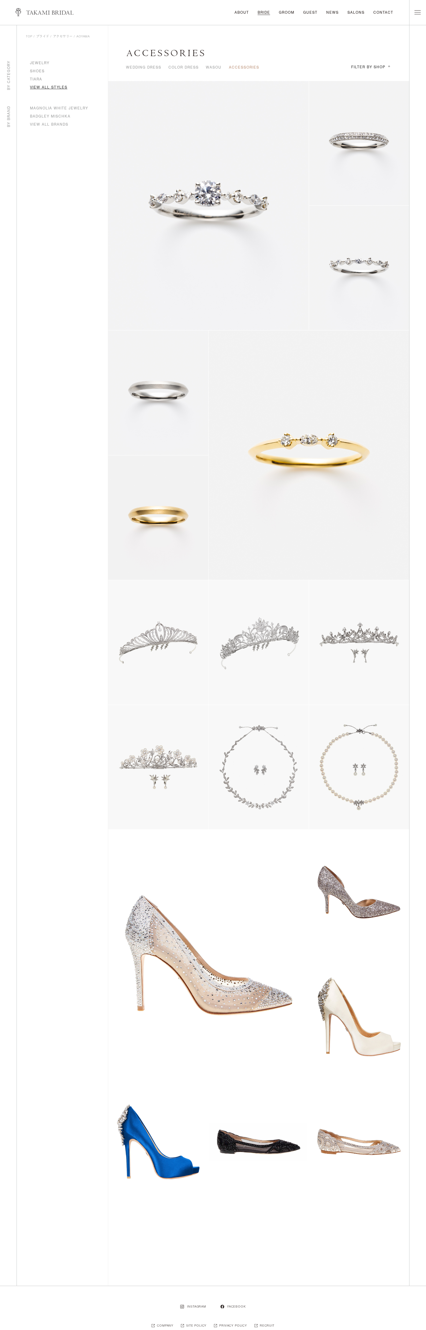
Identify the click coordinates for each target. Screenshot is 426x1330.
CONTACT (383, 12)
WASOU (213, 67)
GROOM (286, 12)
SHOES (37, 71)
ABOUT (242, 12)
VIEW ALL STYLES (48, 87)
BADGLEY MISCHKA (50, 116)
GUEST (310, 12)
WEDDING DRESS (143, 67)
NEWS (332, 12)
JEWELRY (39, 63)
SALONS (356, 12)
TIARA (36, 79)
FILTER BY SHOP (370, 67)
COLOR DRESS (183, 67)
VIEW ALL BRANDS (49, 124)
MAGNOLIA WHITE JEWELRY (59, 108)
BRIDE (264, 12)
